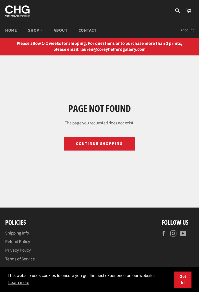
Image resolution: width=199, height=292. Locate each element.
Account (187, 30)
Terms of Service (20, 259)
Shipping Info (17, 233)
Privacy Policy (18, 250)
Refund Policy (17, 242)
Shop (34, 30)
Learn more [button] (18, 282)
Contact (87, 30)
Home (11, 30)
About (60, 30)
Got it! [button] (183, 279)
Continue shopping (99, 143)
